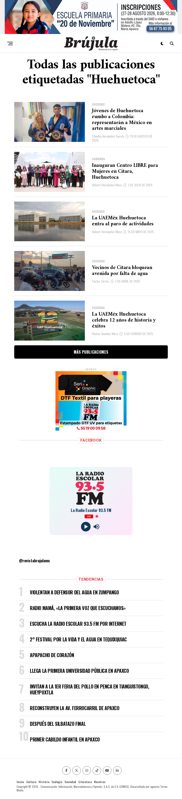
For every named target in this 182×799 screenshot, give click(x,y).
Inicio (20, 787)
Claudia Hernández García (108, 136)
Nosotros (99, 787)
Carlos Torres (100, 281)
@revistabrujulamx (34, 566)
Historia (44, 787)
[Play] (86, 532)
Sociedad (70, 787)
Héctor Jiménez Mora (105, 333)
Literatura (85, 787)
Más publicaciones (91, 352)
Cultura (31, 787)
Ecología (57, 787)
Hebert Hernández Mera (107, 184)
